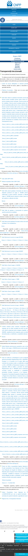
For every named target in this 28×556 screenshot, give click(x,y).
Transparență (17, 59)
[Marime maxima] (23, 532)
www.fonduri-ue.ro (24, 526)
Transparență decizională (17, 61)
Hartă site (14, 9)
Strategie (17, 66)
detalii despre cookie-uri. (7, 551)
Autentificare (14, 13)
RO (13, 15)
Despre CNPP (17, 56)
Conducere (17, 58)
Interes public (17, 69)
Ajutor (14, 11)
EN (15, 15)
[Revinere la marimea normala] (4, 532)
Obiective (17, 67)
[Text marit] (14, 532)
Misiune (17, 64)
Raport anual (18, 62)
